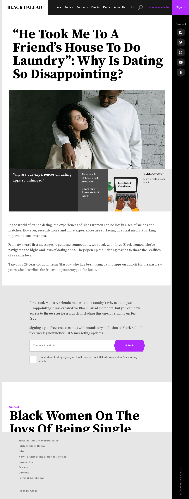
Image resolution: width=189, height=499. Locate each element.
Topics (69, 7)
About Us (119, 7)
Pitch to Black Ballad (32, 446)
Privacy (23, 467)
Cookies (23, 472)
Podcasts (82, 7)
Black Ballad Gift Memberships (38, 440)
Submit (129, 345)
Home (57, 7)
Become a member (159, 7)
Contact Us (25, 462)
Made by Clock (28, 491)
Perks (106, 7)
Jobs (21, 451)
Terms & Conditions (31, 478)
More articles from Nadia (154, 180)
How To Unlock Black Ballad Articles (42, 456)
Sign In (180, 7)
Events (95, 7)
